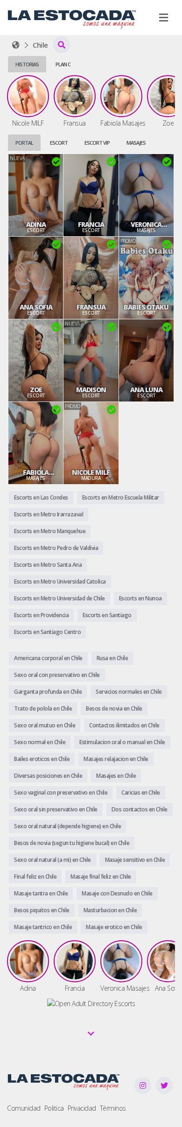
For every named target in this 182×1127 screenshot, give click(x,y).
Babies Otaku (146, 307)
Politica (54, 1108)
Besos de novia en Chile (114, 708)
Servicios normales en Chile (129, 692)
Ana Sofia (36, 307)
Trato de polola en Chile (43, 708)
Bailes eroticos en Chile (42, 759)
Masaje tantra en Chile (41, 893)
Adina (36, 224)
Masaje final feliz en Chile (100, 876)
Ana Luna (146, 390)
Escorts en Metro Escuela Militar (120, 497)
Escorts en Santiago (107, 615)
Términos (113, 1108)
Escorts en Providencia (41, 615)
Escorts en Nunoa (140, 598)
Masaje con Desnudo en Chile (117, 893)
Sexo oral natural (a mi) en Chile (52, 860)
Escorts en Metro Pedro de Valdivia (56, 548)
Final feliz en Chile (35, 876)
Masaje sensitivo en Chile (135, 860)
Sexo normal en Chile (39, 742)
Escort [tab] (59, 142)
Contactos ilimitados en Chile (124, 725)
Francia (91, 224)
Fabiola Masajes (35, 472)
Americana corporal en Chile (48, 658)
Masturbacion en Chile (110, 910)
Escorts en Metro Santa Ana (48, 565)
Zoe (36, 390)
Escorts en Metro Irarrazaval (48, 514)
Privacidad (82, 1108)
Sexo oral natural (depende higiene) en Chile (67, 826)
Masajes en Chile (116, 776)
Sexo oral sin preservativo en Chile (56, 809)
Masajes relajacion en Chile (116, 759)
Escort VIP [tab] (97, 142)
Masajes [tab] (136, 142)
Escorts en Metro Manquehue (49, 531)
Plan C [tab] (63, 64)
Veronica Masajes (146, 224)
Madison (91, 390)
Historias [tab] (27, 64)
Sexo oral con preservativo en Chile (57, 675)
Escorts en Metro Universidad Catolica (60, 581)
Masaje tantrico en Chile (43, 927)
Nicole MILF (91, 472)
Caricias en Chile (140, 792)
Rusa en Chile (112, 658)
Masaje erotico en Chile (114, 927)
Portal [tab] (24, 142)
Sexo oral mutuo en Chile (44, 725)
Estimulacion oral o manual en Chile (122, 742)
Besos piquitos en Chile (42, 910)
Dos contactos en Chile (140, 809)
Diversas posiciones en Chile (48, 776)
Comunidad (24, 1108)
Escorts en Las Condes (41, 497)
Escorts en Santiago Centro (47, 632)
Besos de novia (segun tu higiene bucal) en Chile (71, 843)
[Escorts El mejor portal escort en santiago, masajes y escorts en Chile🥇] (16, 44)
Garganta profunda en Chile (48, 692)
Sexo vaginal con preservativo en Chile (60, 792)
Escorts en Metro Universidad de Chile (59, 598)
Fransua (91, 307)
